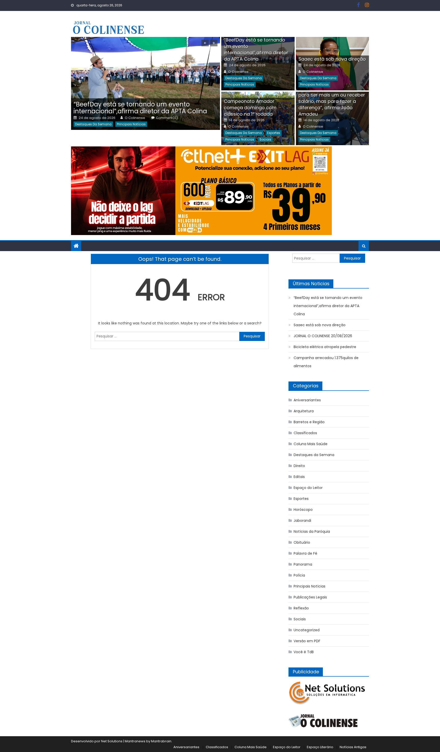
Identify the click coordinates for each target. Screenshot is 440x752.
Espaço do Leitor (308, 487)
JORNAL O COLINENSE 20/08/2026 (323, 335)
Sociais (265, 139)
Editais (299, 476)
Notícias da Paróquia (312, 531)
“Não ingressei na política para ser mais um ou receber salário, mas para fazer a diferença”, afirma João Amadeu (331, 101)
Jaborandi (302, 520)
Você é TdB (304, 651)
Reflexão (301, 608)
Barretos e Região (309, 422)
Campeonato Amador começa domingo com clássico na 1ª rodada (250, 107)
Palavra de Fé (305, 553)
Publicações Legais (310, 597)
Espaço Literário (320, 747)
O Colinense (135, 118)
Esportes (273, 133)
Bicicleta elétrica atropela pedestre (325, 346)
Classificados (305, 432)
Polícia (299, 575)
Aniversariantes (307, 400)
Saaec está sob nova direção (332, 59)
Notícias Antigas (353, 747)
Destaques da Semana (93, 124)
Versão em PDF (307, 641)
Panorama (303, 564)
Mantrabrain (161, 741)
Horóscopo (303, 509)
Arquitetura (304, 411)
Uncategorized (307, 630)
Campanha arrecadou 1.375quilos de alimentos (326, 361)
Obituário (302, 542)
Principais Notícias (131, 124)
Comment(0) (167, 118)
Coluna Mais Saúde (310, 443)
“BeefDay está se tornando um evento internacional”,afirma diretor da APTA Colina (140, 107)
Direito (299, 465)
